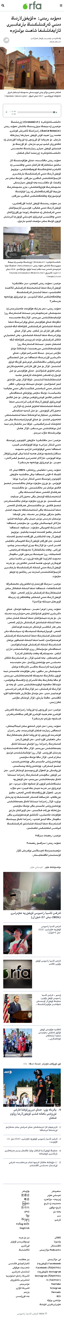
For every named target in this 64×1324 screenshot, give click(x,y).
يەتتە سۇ (57, 1212)
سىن (59, 1216)
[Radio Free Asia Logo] (32, 5)
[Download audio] (6, 112)
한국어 (25, 1208)
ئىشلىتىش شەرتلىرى (20, 1272)
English (24, 1228)
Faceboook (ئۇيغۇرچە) (49, 1264)
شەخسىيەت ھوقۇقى (20, 1268)
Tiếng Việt (22, 1224)
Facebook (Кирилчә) (48, 1268)
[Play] (57, 112)
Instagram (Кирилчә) (48, 1276)
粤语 (26, 1199)
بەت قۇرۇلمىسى (22, 1296)
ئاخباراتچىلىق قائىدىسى (18, 1264)
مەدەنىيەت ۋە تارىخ (52, 1203)
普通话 (25, 1195)
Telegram (55, 1288)
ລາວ (26, 1212)
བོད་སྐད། (25, 1220)
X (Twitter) (53, 1280)
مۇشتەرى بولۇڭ (54, 1300)
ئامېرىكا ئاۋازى (22, 1288)
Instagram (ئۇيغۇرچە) (49, 1272)
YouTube (56, 1284)
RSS (59, 1296)
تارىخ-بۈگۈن (55, 1208)
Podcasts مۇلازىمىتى (50, 1250)
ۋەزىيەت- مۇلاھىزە (52, 1199)
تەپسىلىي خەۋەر (54, 1195)
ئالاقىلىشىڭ (24, 1250)
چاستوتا (57, 1242)
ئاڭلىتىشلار (56, 1246)
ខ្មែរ (27, 1216)
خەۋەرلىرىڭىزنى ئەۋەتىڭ (50, 1304)
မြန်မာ (25, 1203)
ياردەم (26, 1292)
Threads (56, 1292)
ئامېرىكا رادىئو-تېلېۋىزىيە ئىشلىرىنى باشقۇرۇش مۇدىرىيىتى (17, 1280)
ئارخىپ (57, 1220)
